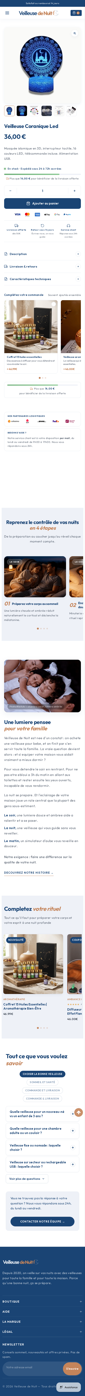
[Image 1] (9, 111)
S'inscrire (72, 1368)
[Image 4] (46, 111)
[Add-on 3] (45, 378)
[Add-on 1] (39, 378)
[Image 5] (59, 111)
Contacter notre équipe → (42, 1221)
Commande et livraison (42, 1090)
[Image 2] (22, 111)
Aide (6, 1311)
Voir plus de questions (24, 1179)
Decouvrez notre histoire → (29, 872)
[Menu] (7, 13)
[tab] (38, 629)
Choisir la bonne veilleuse (42, 1073)
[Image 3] (34, 111)
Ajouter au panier (45, 203)
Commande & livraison (42, 1098)
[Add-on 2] (42, 378)
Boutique (11, 1301)
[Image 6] (71, 111)
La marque (11, 1322)
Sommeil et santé (42, 1082)
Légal (7, 1332)
